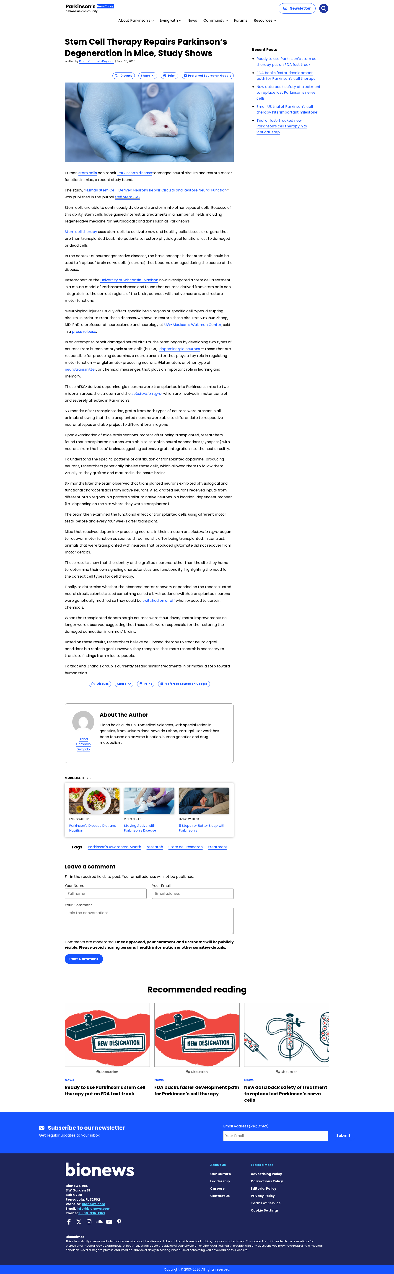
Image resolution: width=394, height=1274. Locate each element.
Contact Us (220, 1196)
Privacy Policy (263, 1196)
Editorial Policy (263, 1188)
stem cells (87, 173)
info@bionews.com (93, 1208)
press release (84, 331)
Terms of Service (266, 1203)
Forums (240, 20)
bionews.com (93, 1204)
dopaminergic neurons (179, 348)
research (155, 847)
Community (213, 20)
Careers (217, 1188)
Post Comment (83, 958)
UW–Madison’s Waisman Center (192, 324)
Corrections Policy (267, 1181)
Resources (263, 20)
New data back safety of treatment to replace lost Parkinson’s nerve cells (289, 92)
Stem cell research (185, 847)
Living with (169, 20)
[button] (297, 8)
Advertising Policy (266, 1174)
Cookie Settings (265, 1210)
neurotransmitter (80, 369)
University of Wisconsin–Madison (129, 280)
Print (171, 76)
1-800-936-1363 (91, 1213)
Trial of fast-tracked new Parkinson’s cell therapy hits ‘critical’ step (282, 126)
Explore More (262, 1165)
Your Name (74, 885)
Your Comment (78, 905)
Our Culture (220, 1174)
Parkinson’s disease (134, 173)
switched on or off (159, 600)
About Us (218, 1165)
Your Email (161, 885)
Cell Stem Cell (127, 197)
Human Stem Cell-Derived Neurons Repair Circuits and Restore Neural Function (156, 190)
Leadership (220, 1181)
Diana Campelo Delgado (96, 61)
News (192, 20)
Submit (343, 1135)
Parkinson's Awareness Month (114, 847)
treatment (217, 847)
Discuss (125, 76)
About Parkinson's (134, 20)
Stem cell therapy (81, 231)
